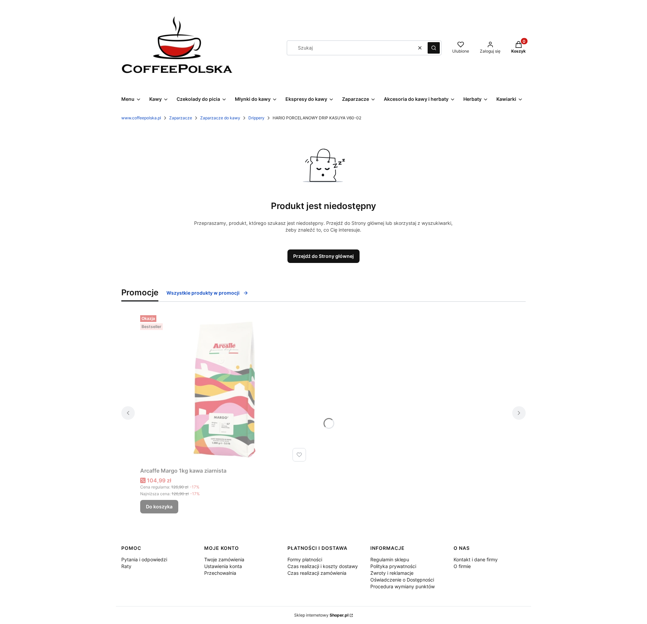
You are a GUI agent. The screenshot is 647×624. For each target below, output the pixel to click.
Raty (126, 566)
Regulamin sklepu (389, 559)
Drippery (256, 117)
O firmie (462, 566)
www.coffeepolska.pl (141, 117)
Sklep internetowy (321, 615)
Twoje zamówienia (224, 559)
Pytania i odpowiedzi (144, 559)
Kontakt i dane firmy (476, 559)
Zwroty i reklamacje (391, 573)
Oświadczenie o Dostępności (402, 580)
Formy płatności (304, 559)
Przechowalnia (220, 573)
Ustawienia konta (223, 566)
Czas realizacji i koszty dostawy (322, 566)
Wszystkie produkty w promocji (203, 293)
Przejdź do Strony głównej (323, 256)
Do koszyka (159, 506)
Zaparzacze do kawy (220, 117)
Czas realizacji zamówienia (316, 573)
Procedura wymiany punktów (402, 586)
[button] (434, 48)
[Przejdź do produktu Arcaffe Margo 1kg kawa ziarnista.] (224, 388)
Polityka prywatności (393, 566)
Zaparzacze (180, 117)
